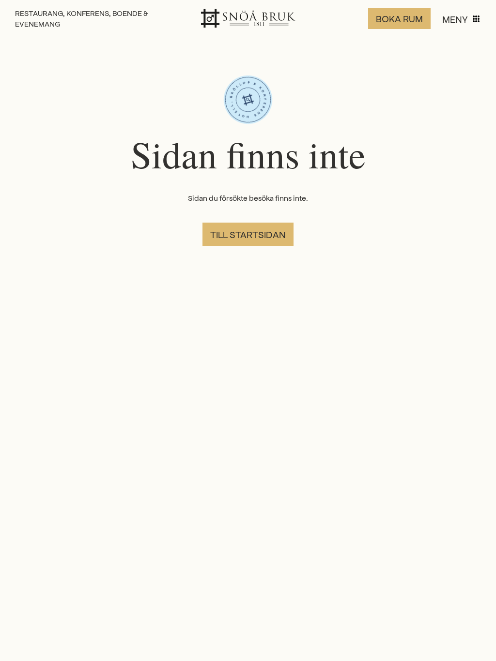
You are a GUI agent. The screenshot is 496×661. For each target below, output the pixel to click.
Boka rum (399, 18)
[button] (461, 19)
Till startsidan (248, 234)
